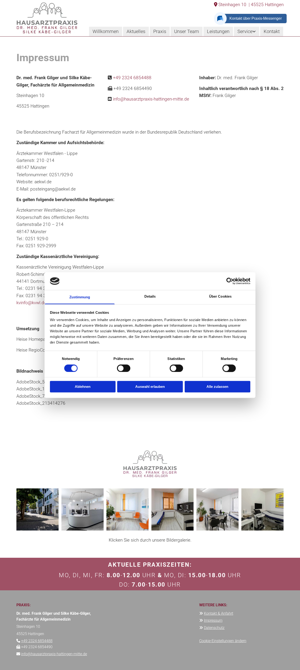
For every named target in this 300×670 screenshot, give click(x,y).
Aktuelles (136, 31)
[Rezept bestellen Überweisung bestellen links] (254, 31)
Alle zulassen (217, 387)
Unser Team (186, 31)
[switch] (123, 368)
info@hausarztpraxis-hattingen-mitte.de (151, 99)
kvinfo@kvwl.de (31, 302)
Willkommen (106, 31)
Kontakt (272, 31)
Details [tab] (150, 297)
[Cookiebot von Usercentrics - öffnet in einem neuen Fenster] (229, 280)
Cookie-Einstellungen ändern (222, 641)
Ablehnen (82, 387)
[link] (246, 31)
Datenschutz (214, 627)
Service (244, 31)
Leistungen (218, 31)
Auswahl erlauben (150, 387)
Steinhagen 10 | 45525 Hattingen (249, 4)
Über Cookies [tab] (220, 297)
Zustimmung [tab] (79, 297)
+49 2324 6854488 (132, 77)
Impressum (213, 620)
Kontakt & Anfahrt (218, 613)
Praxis (159, 31)
